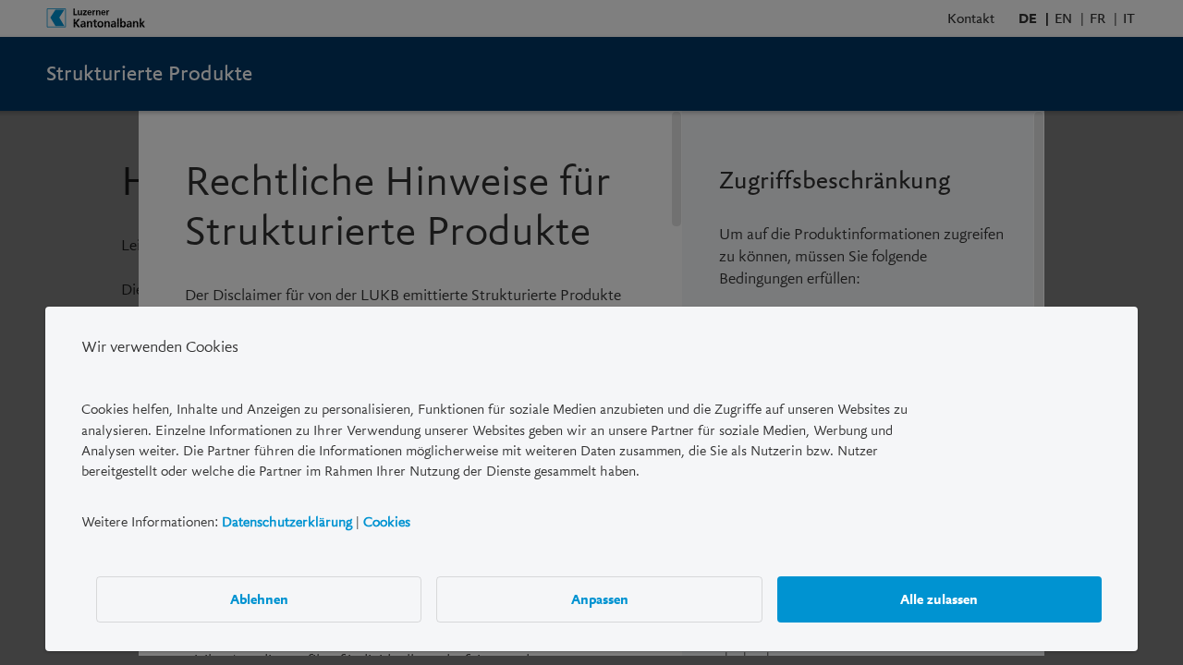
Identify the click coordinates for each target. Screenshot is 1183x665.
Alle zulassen (939, 599)
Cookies (386, 522)
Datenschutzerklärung (287, 522)
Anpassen (599, 599)
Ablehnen (259, 599)
